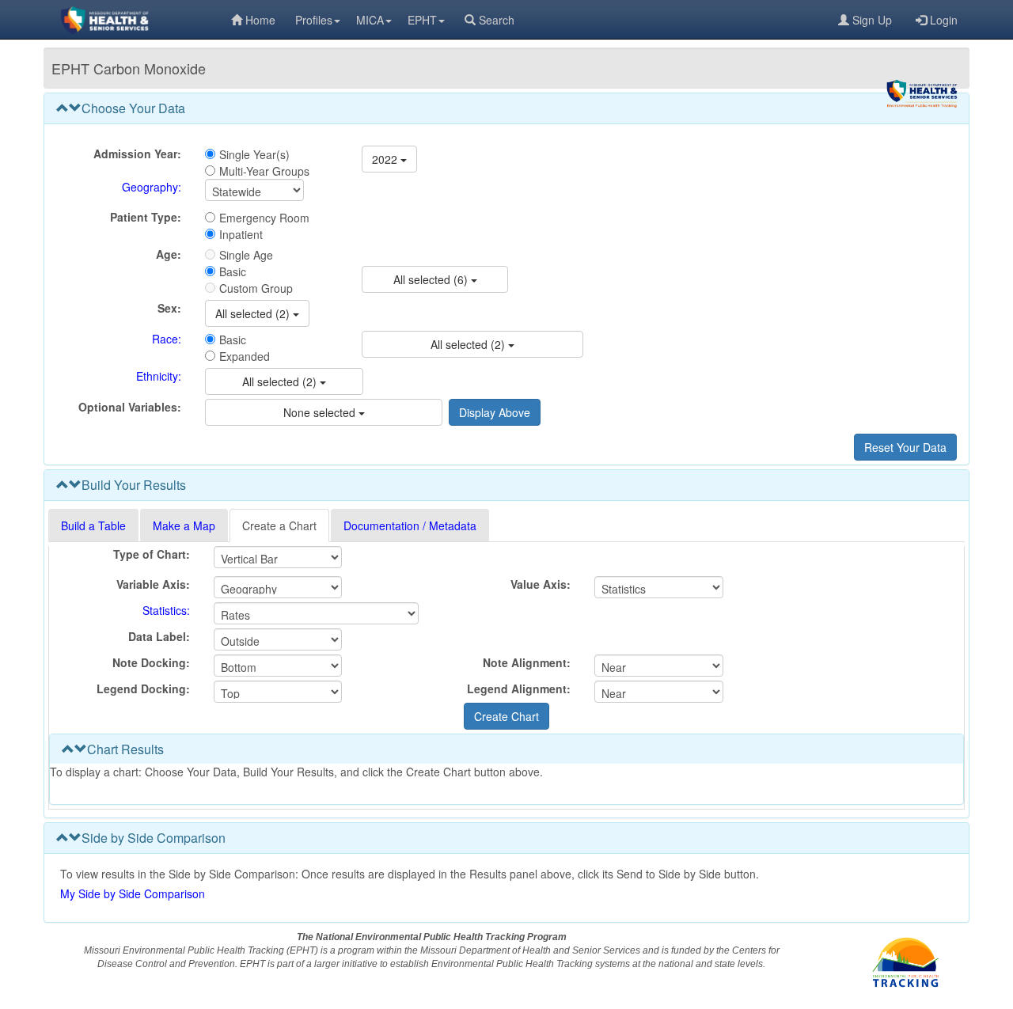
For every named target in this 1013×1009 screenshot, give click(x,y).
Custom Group (256, 288)
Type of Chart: (151, 554)
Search (496, 20)
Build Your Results (134, 485)
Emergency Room (264, 218)
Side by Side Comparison (154, 838)
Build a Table (93, 525)
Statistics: (166, 610)
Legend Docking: (143, 688)
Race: (166, 339)
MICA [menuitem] (370, 20)
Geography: (151, 187)
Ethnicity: (158, 376)
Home (260, 20)
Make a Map (184, 525)
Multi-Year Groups (264, 171)
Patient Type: (145, 217)
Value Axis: (540, 584)
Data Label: (159, 636)
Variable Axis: (153, 584)
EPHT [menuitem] (422, 20)
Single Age (246, 255)
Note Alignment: (527, 662)
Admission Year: (137, 153)
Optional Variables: (129, 407)
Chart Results (125, 749)
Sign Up (872, 20)
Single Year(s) (254, 154)
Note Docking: (151, 662)
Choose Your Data (133, 108)
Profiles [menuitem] (313, 20)
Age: (168, 254)
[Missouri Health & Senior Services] (137, 20)
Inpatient (241, 234)
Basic (232, 271)
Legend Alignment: (519, 688)
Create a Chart (279, 525)
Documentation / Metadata (409, 525)
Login (944, 20)
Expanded (244, 356)
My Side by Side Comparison (132, 893)
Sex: (169, 308)
